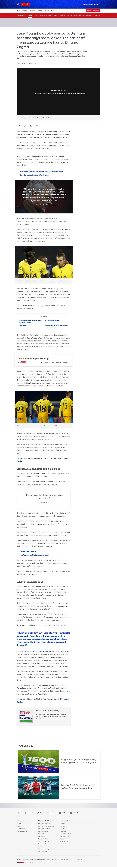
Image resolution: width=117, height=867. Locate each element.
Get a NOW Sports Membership (60, 362)
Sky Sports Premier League (46, 826)
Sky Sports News (43, 843)
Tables (55, 15)
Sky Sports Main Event (44, 823)
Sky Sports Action (43, 841)
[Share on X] (25, 125)
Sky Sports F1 (42, 836)
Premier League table (28, 551)
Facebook (31, 812)
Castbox (20, 461)
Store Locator (64, 841)
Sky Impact (63, 838)
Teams (69, 15)
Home (18, 10)
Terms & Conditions (22, 859)
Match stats (44, 175)
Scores (32, 10)
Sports (24, 10)
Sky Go (62, 828)
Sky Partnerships (64, 836)
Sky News (62, 826)
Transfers (62, 15)
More (52, 10)
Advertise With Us (65, 843)
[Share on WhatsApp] (31, 125)
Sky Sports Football (44, 828)
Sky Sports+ (41, 846)
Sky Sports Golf (42, 833)
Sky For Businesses (65, 833)
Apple (65, 458)
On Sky (88, 15)
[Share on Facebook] (19, 125)
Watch (40, 10)
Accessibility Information (66, 859)
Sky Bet (46, 10)
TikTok (42, 812)
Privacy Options (51, 859)
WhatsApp (76, 812)
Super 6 (19, 826)
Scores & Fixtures (45, 15)
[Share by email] (37, 125)
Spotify (59, 458)
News (30, 15)
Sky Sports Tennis (43, 838)
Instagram (53, 812)
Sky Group (63, 831)
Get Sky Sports (88, 4)
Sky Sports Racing (43, 849)
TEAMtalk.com (21, 828)
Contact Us (78, 859)
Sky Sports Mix (42, 851)
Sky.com (62, 823)
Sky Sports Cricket (43, 831)
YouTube (64, 812)
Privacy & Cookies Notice (37, 859)
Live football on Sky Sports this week (34, 555)
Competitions (78, 15)
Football (21, 15)
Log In (98, 4)
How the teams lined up (29, 175)
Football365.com (22, 831)
